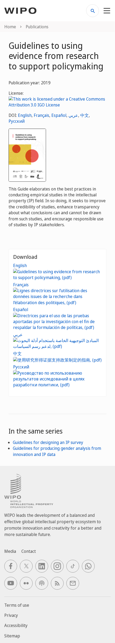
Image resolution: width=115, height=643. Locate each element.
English (25, 115)
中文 (84, 115)
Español (58, 115)
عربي (73, 115)
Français (41, 115)
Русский (17, 121)
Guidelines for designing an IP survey (48, 442)
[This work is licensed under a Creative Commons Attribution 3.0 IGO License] (57, 102)
